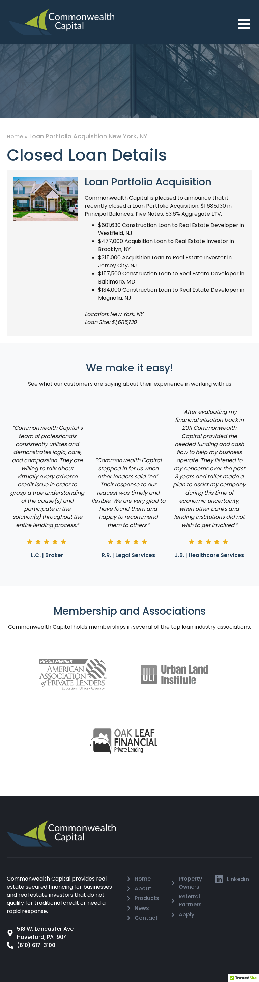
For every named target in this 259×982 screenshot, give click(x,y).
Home (15, 136)
